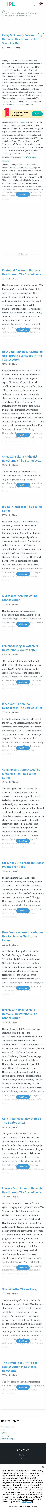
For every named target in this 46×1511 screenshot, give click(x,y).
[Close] (43, 1467)
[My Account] (42, 4)
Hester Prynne (19, 122)
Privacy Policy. (27, 1502)
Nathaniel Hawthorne (8, 1427)
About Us (23, 1455)
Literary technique (7, 1439)
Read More (23, 330)
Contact (22, 1458)
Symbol (4, 1433)
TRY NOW (37, 113)
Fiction (3, 1430)
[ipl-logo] (11, 5)
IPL (3, 11)
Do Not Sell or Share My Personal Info (23, 1507)
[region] (23, 1487)
